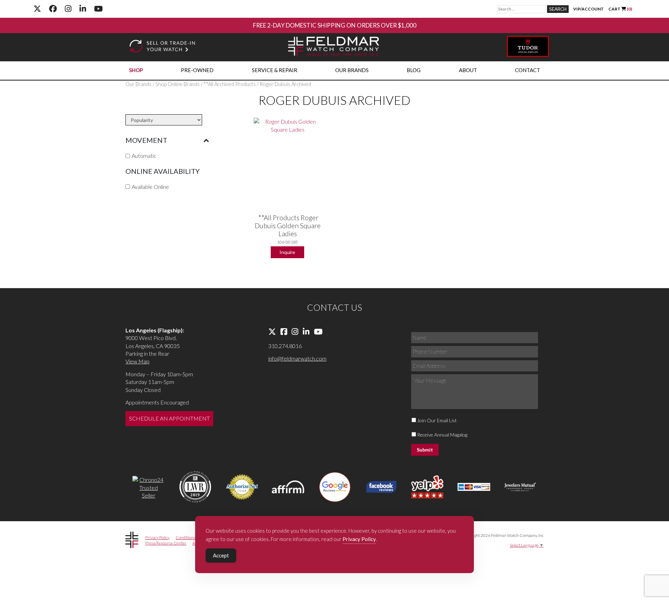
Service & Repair (274, 70)
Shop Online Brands (177, 84)
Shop (136, 70)
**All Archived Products (229, 84)
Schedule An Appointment (169, 418)
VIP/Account (588, 8)
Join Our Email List (437, 420)
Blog (414, 70)
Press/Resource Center (165, 543)
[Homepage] (334, 47)
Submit (425, 450)
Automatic (144, 155)
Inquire (287, 252)
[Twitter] (37, 8)
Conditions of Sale (191, 537)
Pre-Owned (197, 70)
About (468, 70)
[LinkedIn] (82, 8)
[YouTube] (98, 8)
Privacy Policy (157, 537)
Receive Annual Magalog (442, 435)
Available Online (150, 186)
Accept (221, 555)
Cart (620, 8)
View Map (137, 361)
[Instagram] (68, 8)
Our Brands (352, 70)
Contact (527, 70)
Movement (146, 140)
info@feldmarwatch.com (297, 358)
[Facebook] (53, 8)
